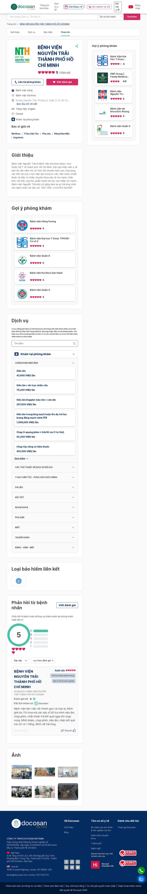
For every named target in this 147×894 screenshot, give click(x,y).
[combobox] (52, 16)
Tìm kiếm (132, 17)
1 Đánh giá (65, 72)
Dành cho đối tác (128, 820)
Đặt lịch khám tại (23, 703)
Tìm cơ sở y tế (100, 820)
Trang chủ (11, 24)
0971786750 (42, 875)
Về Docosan (71, 820)
